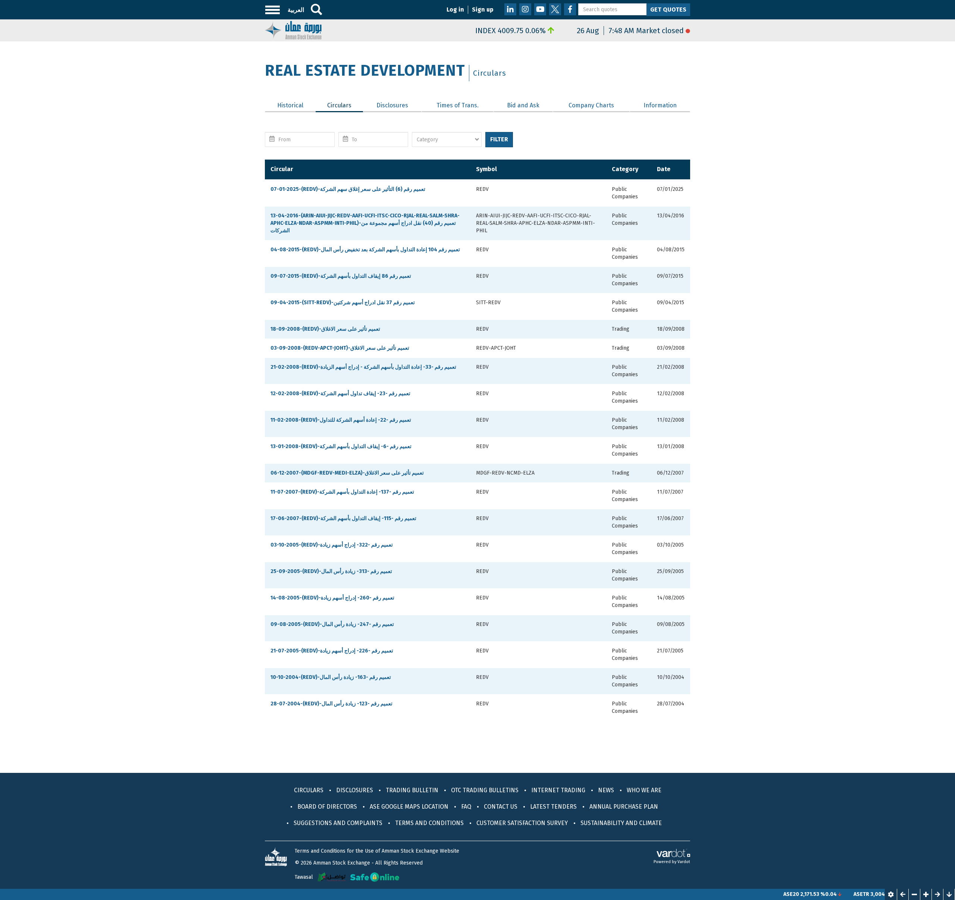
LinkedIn (510, 9)
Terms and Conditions (429, 823)
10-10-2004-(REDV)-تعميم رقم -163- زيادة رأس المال (330, 677)
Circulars (345, 105)
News (606, 790)
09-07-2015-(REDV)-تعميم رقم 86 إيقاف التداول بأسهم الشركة (340, 276)
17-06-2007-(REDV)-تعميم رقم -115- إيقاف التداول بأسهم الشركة (343, 518)
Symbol (486, 169)
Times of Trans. (457, 105)
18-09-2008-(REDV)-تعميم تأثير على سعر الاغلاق (325, 329)
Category (625, 169)
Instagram (525, 9)
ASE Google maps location (409, 806)
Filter (499, 139)
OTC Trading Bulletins (485, 790)
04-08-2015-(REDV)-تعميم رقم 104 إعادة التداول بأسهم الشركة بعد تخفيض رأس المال (365, 249)
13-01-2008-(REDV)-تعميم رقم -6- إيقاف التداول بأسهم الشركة (340, 446)
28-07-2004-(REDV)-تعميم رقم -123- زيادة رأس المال (331, 704)
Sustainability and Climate (621, 823)
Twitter (555, 9)
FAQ (466, 806)
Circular (281, 169)
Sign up (483, 9)
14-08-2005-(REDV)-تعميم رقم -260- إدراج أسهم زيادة (332, 598)
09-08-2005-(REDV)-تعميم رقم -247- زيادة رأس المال (332, 624)
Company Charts (591, 105)
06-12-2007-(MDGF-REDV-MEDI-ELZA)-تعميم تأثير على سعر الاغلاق (347, 473)
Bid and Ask (523, 105)
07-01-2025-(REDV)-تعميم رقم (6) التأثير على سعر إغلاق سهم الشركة (347, 189)
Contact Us (500, 806)
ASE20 (766, 894)
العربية (296, 9)
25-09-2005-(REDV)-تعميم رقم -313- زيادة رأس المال (331, 571)
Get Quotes (668, 9)
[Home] (293, 29)
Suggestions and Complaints (338, 823)
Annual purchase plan (623, 806)
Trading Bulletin (412, 790)
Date (663, 169)
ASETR (836, 894)
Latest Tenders (553, 806)
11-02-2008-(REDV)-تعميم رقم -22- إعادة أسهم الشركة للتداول (340, 420)
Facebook (570, 9)
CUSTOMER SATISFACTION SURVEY (522, 823)
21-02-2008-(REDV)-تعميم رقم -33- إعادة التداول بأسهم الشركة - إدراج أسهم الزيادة (363, 367)
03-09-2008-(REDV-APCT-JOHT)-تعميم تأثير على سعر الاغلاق (339, 348)
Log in (455, 9)
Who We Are (644, 790)
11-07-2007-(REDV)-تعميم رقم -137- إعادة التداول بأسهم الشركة (342, 492)
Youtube (540, 9)
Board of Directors (327, 806)
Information (660, 105)
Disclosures (392, 105)
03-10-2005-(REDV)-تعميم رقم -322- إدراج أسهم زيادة (331, 545)
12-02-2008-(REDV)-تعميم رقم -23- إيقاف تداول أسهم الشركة (340, 393)
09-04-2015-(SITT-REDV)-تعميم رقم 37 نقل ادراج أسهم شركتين (342, 302)
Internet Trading (558, 790)
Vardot (683, 861)
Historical (290, 105)
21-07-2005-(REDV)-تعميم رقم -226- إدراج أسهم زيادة (331, 651)
